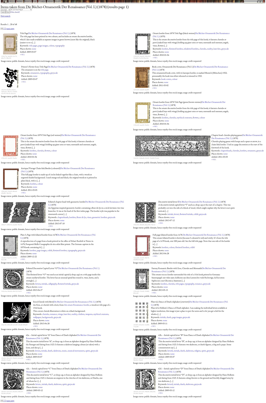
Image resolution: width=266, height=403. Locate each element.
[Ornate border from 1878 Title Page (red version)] (10, 145)
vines (89, 217)
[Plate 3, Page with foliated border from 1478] (10, 245)
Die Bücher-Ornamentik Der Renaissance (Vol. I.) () (52, 33)
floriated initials (186, 214)
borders (165, 48)
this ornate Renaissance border (76, 304)
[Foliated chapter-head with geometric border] (24, 212)
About (50, 1)
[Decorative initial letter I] (145, 212)
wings (60, 314)
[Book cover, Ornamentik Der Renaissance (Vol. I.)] (142, 77)
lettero (38, 283)
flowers (196, 117)
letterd (170, 384)
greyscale (225, 48)
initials (170, 214)
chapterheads (226, 150)
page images (43, 45)
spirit (88, 350)
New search (5, 15)
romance (198, 283)
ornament (251, 150)
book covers (166, 79)
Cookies (42, 1)
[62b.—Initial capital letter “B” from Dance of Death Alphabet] (145, 345)
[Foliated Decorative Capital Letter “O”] (13, 278)
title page (44, 69)
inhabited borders (191, 48)
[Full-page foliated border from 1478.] (142, 245)
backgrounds (47, 317)
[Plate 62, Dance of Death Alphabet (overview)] (142, 312)
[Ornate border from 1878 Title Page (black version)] (142, 43)
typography (60, 45)
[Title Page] (10, 43)
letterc (38, 384)
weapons (88, 314)
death (169, 317)
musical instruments (76, 350)
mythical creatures (184, 117)
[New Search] (15, 12)
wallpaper (37, 317)
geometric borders (99, 217)
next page (10, 28)
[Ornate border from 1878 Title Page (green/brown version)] (142, 112)
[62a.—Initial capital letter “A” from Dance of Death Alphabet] (13, 345)
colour (51, 45)
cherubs (203, 48)
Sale (35, 1)
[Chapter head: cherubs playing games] (172, 145)
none (34, 48)
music (64, 350)
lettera (37, 350)
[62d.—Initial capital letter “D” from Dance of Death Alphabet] (145, 379)
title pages (33, 45)
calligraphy (52, 283)
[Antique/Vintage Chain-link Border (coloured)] (11, 178)
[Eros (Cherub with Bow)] (17, 312)
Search (58, 1)
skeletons (57, 350)
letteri (176, 214)
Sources (28, 1)
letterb (170, 350)
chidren (81, 314)
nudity (210, 48)
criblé (196, 214)
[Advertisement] (38, 20)
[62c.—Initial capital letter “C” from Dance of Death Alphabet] (13, 379)
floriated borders (176, 48)
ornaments (34, 72)
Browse (20, 1)
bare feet (217, 48)
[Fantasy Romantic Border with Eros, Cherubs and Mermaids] (142, 278)
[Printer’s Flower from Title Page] (11, 77)
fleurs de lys (81, 217)
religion (197, 350)
